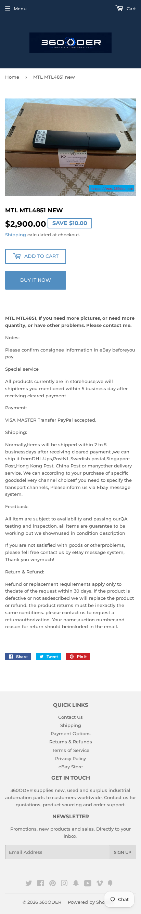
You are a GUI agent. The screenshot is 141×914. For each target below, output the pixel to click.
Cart (130, 8)
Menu (20, 8)
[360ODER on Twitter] (28, 884)
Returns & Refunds (70, 741)
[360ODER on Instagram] (64, 884)
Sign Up (122, 852)
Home (12, 77)
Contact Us (70, 717)
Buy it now (35, 280)
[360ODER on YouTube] (87, 884)
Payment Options (71, 733)
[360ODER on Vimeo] (99, 884)
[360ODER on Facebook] (40, 884)
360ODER (50, 902)
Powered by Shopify (90, 902)
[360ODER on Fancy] (110, 884)
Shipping (15, 234)
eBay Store (71, 766)
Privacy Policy (70, 758)
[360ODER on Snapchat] (76, 884)
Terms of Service (70, 750)
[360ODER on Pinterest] (52, 884)
